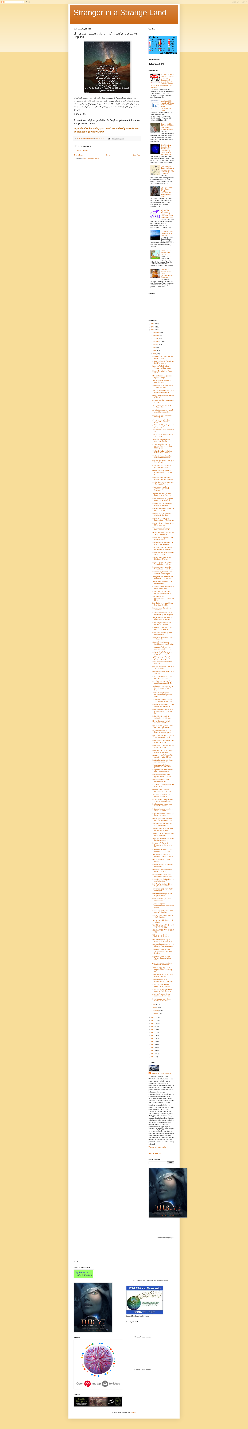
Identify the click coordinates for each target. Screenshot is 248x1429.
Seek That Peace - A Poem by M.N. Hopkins (167, 233)
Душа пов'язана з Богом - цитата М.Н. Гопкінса (161, 995)
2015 (153, 1042)
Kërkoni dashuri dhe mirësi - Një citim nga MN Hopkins (162, 478)
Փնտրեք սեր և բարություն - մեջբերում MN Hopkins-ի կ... (162, 472)
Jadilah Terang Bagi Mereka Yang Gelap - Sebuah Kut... (162, 700)
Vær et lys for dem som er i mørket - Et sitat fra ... (161, 795)
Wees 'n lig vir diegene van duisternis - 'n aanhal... (161, 623)
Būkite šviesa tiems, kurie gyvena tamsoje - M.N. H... (162, 775)
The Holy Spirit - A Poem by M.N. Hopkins (161, 382)
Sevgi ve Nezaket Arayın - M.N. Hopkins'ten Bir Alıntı (163, 391)
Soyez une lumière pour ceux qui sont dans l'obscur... (162, 829)
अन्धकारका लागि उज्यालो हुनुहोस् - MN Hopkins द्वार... (162, 633)
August (155, 345)
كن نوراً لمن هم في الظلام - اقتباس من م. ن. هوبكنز (161, 658)
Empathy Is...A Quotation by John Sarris (162, 609)
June (155, 351)
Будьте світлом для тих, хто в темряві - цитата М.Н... (163, 736)
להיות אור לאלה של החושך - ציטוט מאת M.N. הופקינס (161, 648)
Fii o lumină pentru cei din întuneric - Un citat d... (161, 722)
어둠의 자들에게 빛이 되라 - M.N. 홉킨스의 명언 (162, 677)
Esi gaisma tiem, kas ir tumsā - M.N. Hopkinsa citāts (163, 771)
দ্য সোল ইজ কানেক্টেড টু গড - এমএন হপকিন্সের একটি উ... (161, 899)
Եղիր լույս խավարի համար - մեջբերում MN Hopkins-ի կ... (162, 711)
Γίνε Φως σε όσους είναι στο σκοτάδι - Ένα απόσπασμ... (162, 819)
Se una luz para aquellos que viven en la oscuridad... (162, 800)
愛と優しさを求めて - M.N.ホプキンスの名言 (163, 461)
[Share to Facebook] (120, 138)
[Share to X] (118, 138)
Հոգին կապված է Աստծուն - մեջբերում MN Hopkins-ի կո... (162, 969)
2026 (153, 324)
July (154, 348)
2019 (153, 1029)
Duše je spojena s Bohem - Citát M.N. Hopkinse (161, 1000)
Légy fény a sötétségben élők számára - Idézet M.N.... (162, 756)
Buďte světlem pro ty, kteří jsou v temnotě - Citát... (163, 741)
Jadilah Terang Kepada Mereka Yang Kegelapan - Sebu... (162, 695)
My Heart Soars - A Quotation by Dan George (162, 377)
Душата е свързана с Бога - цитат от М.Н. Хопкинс (162, 990)
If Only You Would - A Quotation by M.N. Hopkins (163, 362)
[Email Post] (109, 138)
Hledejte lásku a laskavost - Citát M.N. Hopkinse (162, 504)
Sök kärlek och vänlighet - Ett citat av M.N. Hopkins (162, 543)
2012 (153, 1051)
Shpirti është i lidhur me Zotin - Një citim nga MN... (163, 975)
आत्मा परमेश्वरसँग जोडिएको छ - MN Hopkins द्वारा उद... (162, 895)
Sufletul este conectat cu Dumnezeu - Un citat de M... (163, 980)
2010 (153, 1057)
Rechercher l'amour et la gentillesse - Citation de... (162, 592)
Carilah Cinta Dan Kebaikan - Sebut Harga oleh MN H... (162, 452)
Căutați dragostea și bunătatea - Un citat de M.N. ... (163, 483)
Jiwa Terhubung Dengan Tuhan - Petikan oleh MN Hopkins (162, 951)
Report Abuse (155, 1153)
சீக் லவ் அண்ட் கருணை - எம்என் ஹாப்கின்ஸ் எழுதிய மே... (162, 411)
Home (108, 155)
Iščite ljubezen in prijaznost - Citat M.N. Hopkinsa (162, 514)
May (154, 354)
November (156, 336)
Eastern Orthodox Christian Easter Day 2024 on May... (162, 875)
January (156, 1014)
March (155, 1008)
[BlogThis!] (115, 138)
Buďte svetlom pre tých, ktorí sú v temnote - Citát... (163, 746)
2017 (153, 1036)
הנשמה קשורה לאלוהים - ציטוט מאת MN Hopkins (162, 911)
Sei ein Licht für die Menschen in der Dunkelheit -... (163, 834)
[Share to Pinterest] (123, 138)
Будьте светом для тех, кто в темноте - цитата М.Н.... (162, 727)
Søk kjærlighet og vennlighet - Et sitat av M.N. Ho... (162, 558)
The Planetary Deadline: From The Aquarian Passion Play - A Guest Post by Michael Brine (166, 149)
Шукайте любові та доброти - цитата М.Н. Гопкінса (163, 499)
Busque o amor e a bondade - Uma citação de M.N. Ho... (162, 568)
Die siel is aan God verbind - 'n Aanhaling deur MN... (163, 880)
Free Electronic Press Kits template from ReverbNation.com (150, 1280)
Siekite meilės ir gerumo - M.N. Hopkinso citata (163, 538)
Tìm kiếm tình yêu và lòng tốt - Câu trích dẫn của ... (162, 440)
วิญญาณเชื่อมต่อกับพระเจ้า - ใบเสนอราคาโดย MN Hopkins (163, 945)
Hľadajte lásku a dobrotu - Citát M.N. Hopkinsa (163, 509)
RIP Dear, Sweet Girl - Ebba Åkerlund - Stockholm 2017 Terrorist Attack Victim (167, 192)
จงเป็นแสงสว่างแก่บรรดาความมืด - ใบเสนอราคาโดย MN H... (162, 688)
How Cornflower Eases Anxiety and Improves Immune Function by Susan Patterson (167, 170)
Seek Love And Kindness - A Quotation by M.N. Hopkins (162, 614)
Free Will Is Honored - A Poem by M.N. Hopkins (162, 870)
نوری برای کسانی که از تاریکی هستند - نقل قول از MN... (162, 653)
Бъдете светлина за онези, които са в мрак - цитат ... (162, 732)
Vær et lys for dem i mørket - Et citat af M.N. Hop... (163, 785)
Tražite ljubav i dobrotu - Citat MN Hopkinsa (162, 582)
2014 (153, 1045)
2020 (153, 1026)
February (156, 1011)
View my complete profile (157, 1147)
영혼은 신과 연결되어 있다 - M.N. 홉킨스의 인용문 (162, 935)
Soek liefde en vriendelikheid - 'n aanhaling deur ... (163, 386)
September (157, 342)
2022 (153, 1020)
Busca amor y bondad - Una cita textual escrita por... (162, 573)
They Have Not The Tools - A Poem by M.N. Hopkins (162, 619)
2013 (153, 1048)
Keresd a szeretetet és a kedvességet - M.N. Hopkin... (163, 519)
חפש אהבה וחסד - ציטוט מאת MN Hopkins (162, 416)
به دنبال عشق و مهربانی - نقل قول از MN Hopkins (161, 421)
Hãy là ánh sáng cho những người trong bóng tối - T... (162, 682)
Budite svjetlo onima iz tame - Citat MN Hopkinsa (162, 805)
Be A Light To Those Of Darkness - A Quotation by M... (162, 845)
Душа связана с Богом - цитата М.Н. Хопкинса (161, 985)
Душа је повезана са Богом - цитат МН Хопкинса (162, 964)
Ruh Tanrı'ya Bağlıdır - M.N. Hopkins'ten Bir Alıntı (162, 885)
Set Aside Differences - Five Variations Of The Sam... (162, 851)
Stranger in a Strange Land (120, 12)
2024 (153, 330)
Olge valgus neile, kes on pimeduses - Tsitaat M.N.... (162, 766)
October (156, 338)
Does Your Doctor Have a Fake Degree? (167, 252)
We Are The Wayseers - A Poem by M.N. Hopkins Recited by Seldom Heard (167, 214)
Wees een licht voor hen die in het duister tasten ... (163, 839)
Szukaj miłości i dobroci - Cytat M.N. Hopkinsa (163, 524)
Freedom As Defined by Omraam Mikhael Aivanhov (162, 367)
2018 (153, 1033)
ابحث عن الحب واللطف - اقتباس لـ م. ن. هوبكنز (162, 426)
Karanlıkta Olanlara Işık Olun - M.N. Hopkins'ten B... (162, 628)
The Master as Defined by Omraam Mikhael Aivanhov (162, 855)
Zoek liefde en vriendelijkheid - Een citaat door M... (163, 604)
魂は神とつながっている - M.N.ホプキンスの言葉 (163, 926)
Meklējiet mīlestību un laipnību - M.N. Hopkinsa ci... (163, 534)
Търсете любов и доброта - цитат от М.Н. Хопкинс (162, 495)
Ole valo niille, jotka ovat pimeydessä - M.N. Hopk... (162, 790)
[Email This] (113, 138)
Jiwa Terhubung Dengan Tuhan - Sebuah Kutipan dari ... (162, 958)
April (154, 1004)
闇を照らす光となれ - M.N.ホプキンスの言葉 (163, 667)
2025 (153, 327)
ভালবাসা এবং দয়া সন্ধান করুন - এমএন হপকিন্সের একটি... (161, 406)
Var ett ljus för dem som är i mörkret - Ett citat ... (161, 780)
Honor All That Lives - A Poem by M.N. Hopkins (162, 357)
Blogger (133, 1412)
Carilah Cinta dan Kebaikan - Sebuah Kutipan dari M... (162, 457)
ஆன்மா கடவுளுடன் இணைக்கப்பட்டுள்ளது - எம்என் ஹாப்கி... (163, 905)
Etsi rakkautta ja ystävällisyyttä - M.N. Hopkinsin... (163, 553)
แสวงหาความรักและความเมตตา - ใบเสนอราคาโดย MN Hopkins (162, 446)
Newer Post (78, 155)
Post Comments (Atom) (91, 159)
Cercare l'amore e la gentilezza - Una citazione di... (163, 587)
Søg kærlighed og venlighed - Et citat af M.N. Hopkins (162, 548)
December (156, 333)
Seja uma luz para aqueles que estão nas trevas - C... (163, 814)
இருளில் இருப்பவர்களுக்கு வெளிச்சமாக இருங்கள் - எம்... (162, 643)
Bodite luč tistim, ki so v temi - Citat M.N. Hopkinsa (162, 751)
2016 (153, 1039)
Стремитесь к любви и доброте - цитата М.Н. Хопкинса (161, 489)
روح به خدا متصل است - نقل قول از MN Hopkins (162, 916)
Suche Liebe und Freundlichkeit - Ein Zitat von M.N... (163, 598)
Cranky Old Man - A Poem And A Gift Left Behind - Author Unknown (167, 127)
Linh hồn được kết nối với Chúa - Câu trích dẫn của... (162, 940)
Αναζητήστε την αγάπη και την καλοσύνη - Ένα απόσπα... (162, 578)
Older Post (136, 155)
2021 (153, 1024)
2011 (153, 1054)
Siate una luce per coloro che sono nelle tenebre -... (162, 824)
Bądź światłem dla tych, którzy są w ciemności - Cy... (162, 761)
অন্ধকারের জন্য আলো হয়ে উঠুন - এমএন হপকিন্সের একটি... (162, 638)
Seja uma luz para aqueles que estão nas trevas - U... (163, 810)
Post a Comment (82, 150)
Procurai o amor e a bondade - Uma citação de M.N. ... (163, 563)
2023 (153, 1017)
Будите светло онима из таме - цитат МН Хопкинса (163, 705)
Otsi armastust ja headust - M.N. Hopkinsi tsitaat (161, 529)
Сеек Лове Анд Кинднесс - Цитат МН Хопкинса (162, 466)
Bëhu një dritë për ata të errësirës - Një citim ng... (161, 717)
